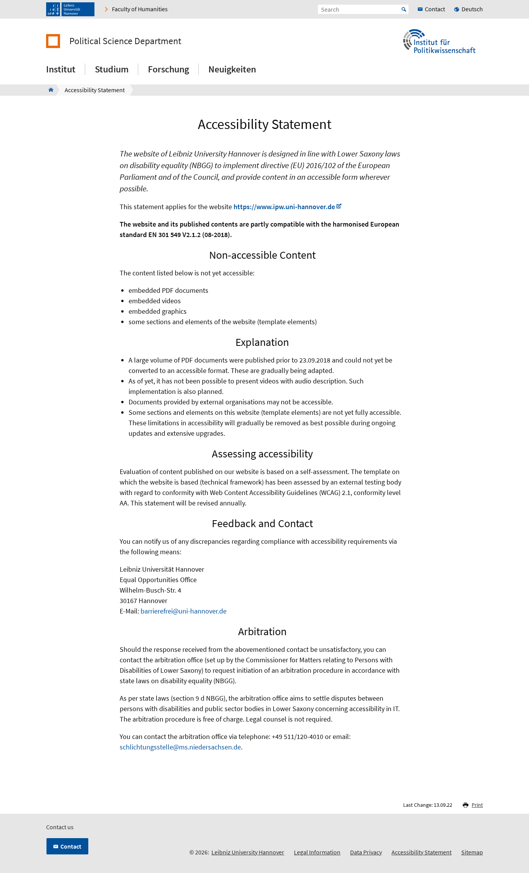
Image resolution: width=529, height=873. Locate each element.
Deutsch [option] (472, 9)
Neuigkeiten (232, 69)
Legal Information (317, 852)
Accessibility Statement (422, 852)
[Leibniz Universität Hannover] (70, 9)
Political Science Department (125, 41)
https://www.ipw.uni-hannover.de (284, 206)
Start (404, 9)
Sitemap (472, 852)
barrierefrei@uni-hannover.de (184, 611)
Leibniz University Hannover (247, 852)
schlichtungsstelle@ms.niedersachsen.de (180, 746)
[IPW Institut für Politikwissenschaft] (48, 89)
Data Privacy (366, 852)
